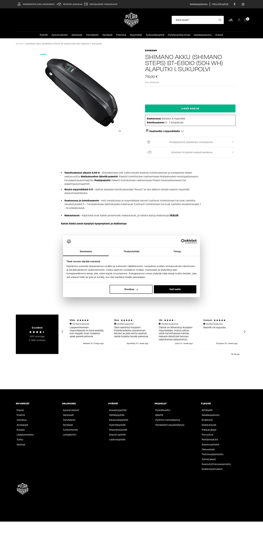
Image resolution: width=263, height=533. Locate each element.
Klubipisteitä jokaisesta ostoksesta (191, 142)
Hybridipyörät (117, 424)
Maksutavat (209, 424)
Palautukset (209, 429)
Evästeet (207, 419)
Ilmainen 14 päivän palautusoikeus (191, 152)
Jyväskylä (22, 424)
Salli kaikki (175, 289)
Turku (20, 439)
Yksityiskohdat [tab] (131, 251)
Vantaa (21, 444)
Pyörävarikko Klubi (179, 34)
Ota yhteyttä (220, 4)
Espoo (20, 410)
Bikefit (159, 414)
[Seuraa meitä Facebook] (234, 4)
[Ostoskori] (245, 20)
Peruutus (207, 434)
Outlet (219, 34)
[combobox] (198, 20)
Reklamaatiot (210, 439)
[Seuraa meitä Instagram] (243, 4)
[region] (153, 332)
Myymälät (136, 34)
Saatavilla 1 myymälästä (164, 130)
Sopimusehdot (210, 444)
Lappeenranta (25, 434)
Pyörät (44, 34)
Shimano (151, 50)
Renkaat (107, 34)
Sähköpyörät (117, 414)
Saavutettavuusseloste (216, 464)
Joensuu (22, 419)
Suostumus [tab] (86, 251)
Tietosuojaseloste (213, 454)
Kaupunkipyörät (118, 419)
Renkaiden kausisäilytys (169, 424)
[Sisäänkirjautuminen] (239, 20)
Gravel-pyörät (117, 434)
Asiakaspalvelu (199, 4)
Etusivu (20, 43)
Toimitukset (209, 459)
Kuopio (21, 429)
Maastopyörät (118, 410)
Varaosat (77, 34)
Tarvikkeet (92, 34)
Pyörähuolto (162, 410)
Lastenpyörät (117, 439)
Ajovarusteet (60, 34)
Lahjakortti (69, 434)
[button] (62, 331)
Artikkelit (207, 410)
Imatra (21, 414)
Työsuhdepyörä (155, 34)
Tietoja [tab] (177, 251)
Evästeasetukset (212, 468)
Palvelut (121, 34)
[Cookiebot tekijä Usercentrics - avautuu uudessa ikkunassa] (183, 241)
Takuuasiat (208, 449)
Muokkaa (129, 289)
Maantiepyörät (118, 429)
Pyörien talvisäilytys (167, 419)
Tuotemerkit (70, 429)
